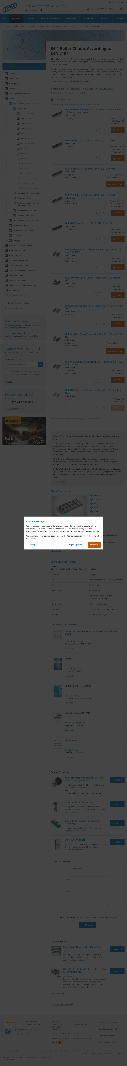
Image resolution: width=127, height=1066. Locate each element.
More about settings (90, 531)
